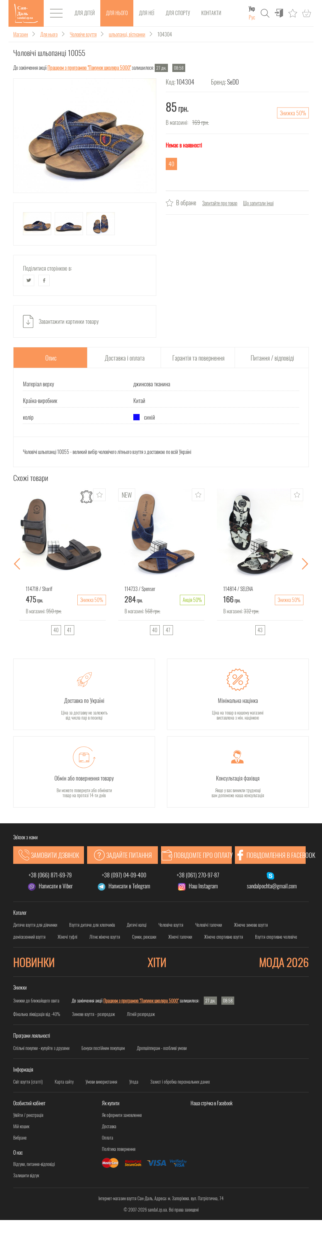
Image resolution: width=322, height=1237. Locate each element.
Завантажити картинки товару (69, 321)
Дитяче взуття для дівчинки (35, 924)
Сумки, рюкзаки (144, 936)
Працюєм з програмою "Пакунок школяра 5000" (89, 67)
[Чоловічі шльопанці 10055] (85, 136)
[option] (62, 564)
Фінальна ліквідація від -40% (36, 1014)
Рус (252, 17)
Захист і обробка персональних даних (180, 1081)
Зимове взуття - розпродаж (93, 1014)
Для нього (117, 13)
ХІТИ (157, 961)
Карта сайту (64, 1081)
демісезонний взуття (29, 936)
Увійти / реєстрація (28, 1115)
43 (260, 630)
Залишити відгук (26, 1175)
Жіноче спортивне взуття (223, 936)
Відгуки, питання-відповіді (34, 1164)
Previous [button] (17, 564)
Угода (133, 1081)
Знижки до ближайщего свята (36, 1000)
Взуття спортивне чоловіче (276, 936)
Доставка (109, 1126)
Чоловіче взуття (170, 924)
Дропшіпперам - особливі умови (162, 1048)
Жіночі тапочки (180, 936)
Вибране (20, 1137)
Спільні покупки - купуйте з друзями (41, 1048)
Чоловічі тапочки (208, 924)
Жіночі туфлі (67, 936)
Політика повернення (119, 1148)
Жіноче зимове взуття (251, 924)
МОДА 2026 (284, 961)
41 (69, 630)
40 (55, 630)
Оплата (107, 1137)
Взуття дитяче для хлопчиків (92, 924)
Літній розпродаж (141, 1014)
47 (168, 630)
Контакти (211, 13)
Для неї (146, 13)
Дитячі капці (137, 924)
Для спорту (178, 13)
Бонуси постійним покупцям (103, 1048)
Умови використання (101, 1081)
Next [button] (305, 564)
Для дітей (85, 13)
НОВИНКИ (34, 961)
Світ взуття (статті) (28, 1081)
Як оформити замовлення (122, 1115)
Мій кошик (21, 1126)
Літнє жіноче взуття (104, 936)
